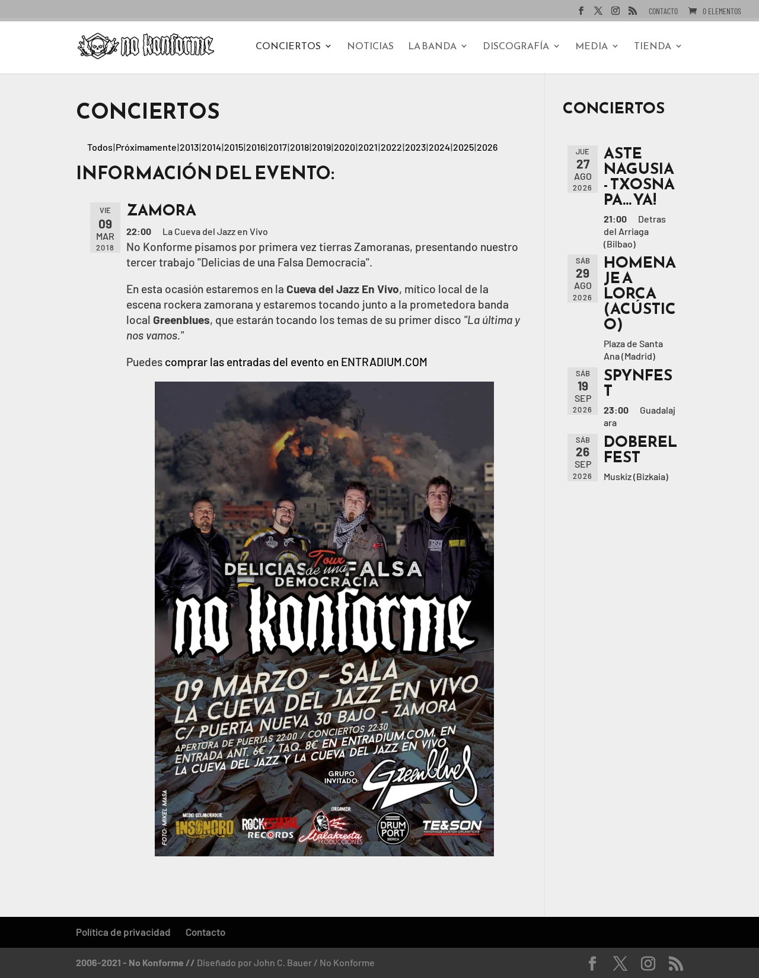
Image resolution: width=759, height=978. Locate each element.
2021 (368, 147)
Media (591, 47)
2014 (211, 147)
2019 (321, 147)
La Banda (432, 47)
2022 (391, 147)
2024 (439, 147)
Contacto (663, 11)
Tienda (652, 47)
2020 (344, 147)
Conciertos (288, 47)
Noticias (370, 47)
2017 (277, 147)
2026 (487, 147)
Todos (100, 147)
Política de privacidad (123, 932)
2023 (415, 147)
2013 (189, 147)
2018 (299, 147)
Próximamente (146, 147)
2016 (255, 147)
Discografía (516, 47)
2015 (233, 147)
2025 (463, 147)
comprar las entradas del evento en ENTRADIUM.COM (296, 362)
